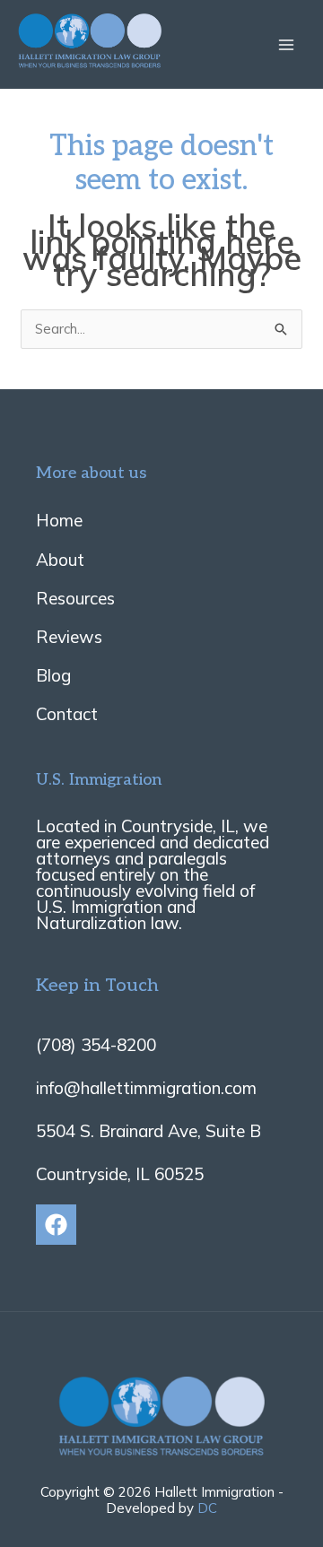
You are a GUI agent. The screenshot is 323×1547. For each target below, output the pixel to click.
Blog (53, 675)
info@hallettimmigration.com (146, 1088)
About (60, 559)
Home (59, 520)
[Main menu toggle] (286, 44)
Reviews (69, 636)
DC (207, 1508)
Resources (75, 598)
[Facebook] (56, 1224)
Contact (67, 714)
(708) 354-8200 (96, 1045)
